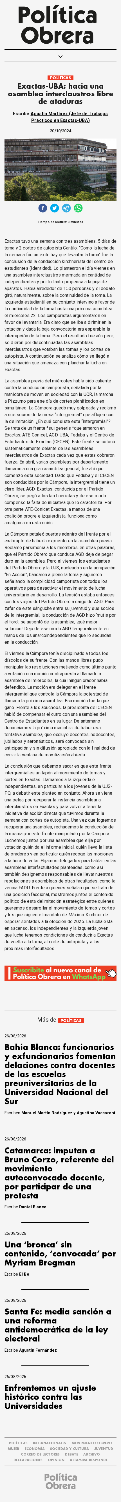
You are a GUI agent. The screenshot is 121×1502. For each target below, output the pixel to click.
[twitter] (54, 209)
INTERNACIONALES (49, 1443)
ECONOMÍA (35, 1448)
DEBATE (71, 1454)
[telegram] (66, 209)
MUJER (13, 1448)
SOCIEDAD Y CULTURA (69, 1448)
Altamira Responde (88, 1460)
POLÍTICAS (60, 78)
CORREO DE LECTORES (40, 1454)
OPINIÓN (56, 1460)
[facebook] (42, 209)
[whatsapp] (78, 209)
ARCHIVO (91, 1454)
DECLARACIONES (28, 1460)
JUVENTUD (103, 1448)
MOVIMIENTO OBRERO (92, 1443)
